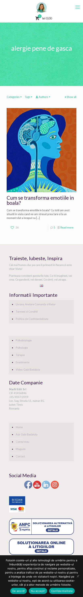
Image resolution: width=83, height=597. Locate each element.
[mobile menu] (77, 7)
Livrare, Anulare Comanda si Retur (36, 304)
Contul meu (22, 441)
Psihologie (22, 347)
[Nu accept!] (78, 576)
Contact (20, 456)
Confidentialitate (62, 591)
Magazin (21, 449)
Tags (27, 97)
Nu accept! (38, 591)
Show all (71, 97)
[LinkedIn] (46, 488)
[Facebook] (28, 488)
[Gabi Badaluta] (41, 7)
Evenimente (22, 362)
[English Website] (41, 286)
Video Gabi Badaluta (28, 369)
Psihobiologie (24, 340)
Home (19, 427)
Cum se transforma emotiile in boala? (40, 200)
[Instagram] (54, 488)
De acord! (18, 591)
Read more (66, 227)
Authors (43, 97)
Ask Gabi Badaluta (26, 434)
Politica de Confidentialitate (32, 318)
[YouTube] (37, 488)
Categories (13, 97)
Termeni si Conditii (27, 311)
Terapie (20, 355)
